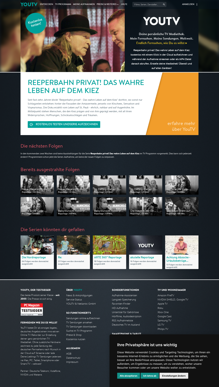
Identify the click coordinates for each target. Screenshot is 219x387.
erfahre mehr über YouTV (181, 126)
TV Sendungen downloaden (81, 326)
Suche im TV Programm (79, 330)
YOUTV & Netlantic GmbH (81, 303)
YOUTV (29, 4)
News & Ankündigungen (79, 295)
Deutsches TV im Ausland (126, 324)
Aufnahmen (84, 4)
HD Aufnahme (120, 308)
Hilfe (124, 4)
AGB (68, 353)
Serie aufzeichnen (67, 124)
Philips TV (163, 329)
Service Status (74, 299)
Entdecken (46, 4)
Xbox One (163, 312)
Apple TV (163, 303)
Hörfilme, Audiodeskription (126, 316)
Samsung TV (164, 320)
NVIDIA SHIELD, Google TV (173, 299)
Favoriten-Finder (121, 303)
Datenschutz (73, 357)
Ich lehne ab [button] (149, 375)
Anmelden (188, 4)
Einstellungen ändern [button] (174, 375)
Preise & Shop (74, 335)
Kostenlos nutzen (75, 339)
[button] (196, 4)
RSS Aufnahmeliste (122, 320)
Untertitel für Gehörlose (125, 312)
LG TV (161, 324)
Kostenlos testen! (35, 23)
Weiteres (107, 4)
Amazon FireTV (166, 295)
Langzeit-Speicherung (124, 299)
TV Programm (63, 4)
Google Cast (165, 316)
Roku (160, 308)
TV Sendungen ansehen (79, 322)
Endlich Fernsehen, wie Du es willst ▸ (161, 43)
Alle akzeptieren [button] (128, 375)
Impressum (72, 362)
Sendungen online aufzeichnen (83, 318)
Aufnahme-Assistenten (124, 295)
